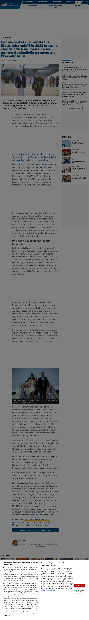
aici (9, 602)
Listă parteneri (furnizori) (48, 590)
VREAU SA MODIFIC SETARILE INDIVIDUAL (79, 592)
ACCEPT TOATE (79, 585)
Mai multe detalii (18, 580)
